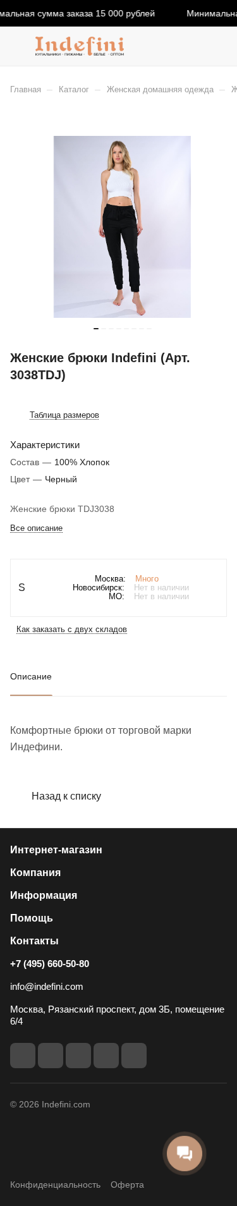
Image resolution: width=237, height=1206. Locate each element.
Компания (35, 872)
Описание (31, 676)
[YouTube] (78, 1055)
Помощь (31, 918)
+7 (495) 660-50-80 (49, 963)
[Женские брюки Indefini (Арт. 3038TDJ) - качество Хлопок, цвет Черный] (123, 227)
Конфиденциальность (55, 1184)
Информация (43, 895)
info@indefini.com (46, 986)
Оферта (127, 1184)
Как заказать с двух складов (71, 629)
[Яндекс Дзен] (134, 1055)
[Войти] (192, 46)
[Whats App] (106, 1055)
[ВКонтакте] (22, 1055)
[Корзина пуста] (217, 46)
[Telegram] (50, 1055)
